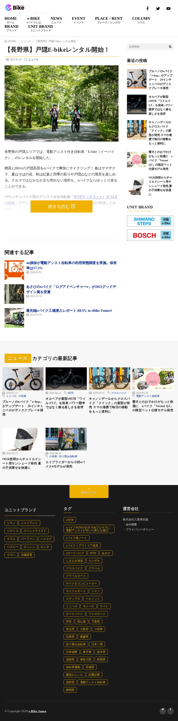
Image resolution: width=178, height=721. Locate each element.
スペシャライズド (35, 530)
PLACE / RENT (108, 20)
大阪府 (84, 629)
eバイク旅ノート (76, 538)
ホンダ (45, 546)
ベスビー (12, 546)
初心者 (81, 621)
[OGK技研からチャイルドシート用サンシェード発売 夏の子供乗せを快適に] (137, 185)
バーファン (28, 538)
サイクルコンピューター (81, 583)
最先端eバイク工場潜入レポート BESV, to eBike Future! (69, 310)
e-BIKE (34, 20)
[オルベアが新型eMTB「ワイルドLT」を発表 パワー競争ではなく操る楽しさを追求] (137, 104)
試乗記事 (94, 674)
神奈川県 (85, 659)
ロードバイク (74, 613)
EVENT (78, 20)
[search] (170, 46)
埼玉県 (70, 629)
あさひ (106, 553)
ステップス (73, 598)
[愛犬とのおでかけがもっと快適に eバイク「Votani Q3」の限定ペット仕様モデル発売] (137, 159)
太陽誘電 (26, 554)
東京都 (87, 651)
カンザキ (94, 560)
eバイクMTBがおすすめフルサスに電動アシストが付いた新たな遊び (88, 529)
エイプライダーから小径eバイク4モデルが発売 (65, 464)
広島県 (70, 636)
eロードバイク (75, 553)
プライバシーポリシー (140, 529)
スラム (11, 538)
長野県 (70, 682)
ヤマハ (11, 554)
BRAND (11, 28)
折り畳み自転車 (68, 456)
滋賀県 (70, 659)
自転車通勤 (73, 667)
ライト (104, 606)
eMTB (70, 519)
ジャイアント (29, 523)
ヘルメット (93, 598)
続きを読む (59, 206)
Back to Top (89, 492)
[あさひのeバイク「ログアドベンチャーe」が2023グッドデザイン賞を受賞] (14, 294)
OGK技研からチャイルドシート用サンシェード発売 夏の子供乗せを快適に (160, 186)
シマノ (11, 523)
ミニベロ (11, 395)
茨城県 (90, 667)
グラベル (94, 568)
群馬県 (101, 659)
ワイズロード (97, 613)
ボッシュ (29, 546)
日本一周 (97, 644)
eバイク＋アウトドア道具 (82, 545)
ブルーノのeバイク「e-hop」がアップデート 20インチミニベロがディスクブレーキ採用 (161, 79)
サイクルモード (76, 591)
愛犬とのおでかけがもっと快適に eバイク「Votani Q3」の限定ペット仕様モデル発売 (161, 160)
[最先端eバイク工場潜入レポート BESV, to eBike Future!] (14, 318)
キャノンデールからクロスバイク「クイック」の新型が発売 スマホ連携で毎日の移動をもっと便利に (109, 405)
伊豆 (69, 621)
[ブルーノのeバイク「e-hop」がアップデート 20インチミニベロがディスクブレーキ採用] (137, 79)
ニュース (33, 59)
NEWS (56, 20)
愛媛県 (84, 636)
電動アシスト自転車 (148, 395)
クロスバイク (119, 392)
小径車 (22, 395)
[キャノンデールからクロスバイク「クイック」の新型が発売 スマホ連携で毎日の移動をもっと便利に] (137, 130)
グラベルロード (76, 575)
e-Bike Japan (37, 711)
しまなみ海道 (74, 560)
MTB (70, 392)
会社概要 (131, 524)
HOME (11, 20)
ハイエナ (46, 538)
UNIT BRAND (40, 28)
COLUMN (141, 20)
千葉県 (95, 621)
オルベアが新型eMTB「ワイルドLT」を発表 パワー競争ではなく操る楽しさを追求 (161, 105)
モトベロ (88, 606)
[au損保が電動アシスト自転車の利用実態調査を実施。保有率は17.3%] (14, 270)
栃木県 (101, 651)
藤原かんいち (74, 674)
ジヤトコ (12, 530)
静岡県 (70, 689)
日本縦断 (71, 651)
